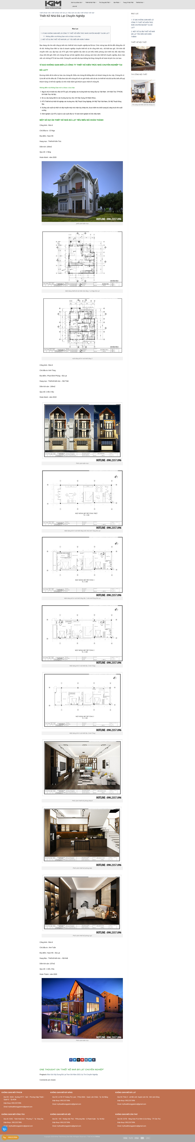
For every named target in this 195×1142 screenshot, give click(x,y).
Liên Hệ (74, 6)
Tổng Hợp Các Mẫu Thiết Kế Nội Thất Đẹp (81, 13)
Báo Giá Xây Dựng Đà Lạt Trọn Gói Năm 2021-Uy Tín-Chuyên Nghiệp (72, 1074)
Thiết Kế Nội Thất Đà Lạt (59, 13)
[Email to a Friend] (78, 1060)
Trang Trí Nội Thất (128, 2)
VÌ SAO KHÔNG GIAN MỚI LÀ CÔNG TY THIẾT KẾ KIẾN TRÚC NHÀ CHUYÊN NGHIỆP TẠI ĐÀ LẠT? (75, 33)
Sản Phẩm (116, 2)
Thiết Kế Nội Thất (45, 13)
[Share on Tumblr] (93, 1060)
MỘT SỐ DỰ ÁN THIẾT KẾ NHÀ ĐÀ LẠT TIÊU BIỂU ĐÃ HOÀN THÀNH (65, 39)
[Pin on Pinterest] (82, 1060)
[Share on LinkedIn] (90, 1060)
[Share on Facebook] (71, 1060)
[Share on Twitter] (74, 1060)
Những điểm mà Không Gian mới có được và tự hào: (62, 36)
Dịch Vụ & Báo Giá (76, 2)
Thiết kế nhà (139, 2)
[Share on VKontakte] (86, 1060)
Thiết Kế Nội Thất (90, 2)
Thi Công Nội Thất (104, 2)
